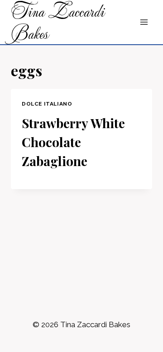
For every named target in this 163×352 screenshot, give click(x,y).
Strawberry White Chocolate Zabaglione (73, 142)
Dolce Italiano (47, 104)
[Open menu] (143, 22)
